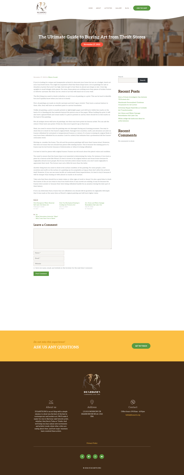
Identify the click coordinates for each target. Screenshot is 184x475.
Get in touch (141, 346)
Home (91, 8)
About (98, 8)
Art (37, 214)
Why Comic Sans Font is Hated (45, 218)
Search (120, 77)
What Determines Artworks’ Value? (47, 216)
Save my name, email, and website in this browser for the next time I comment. (64, 268)
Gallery (118, 8)
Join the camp (142, 8)
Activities (108, 8)
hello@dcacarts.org (133, 415)
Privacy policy (92, 443)
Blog (127, 8)
